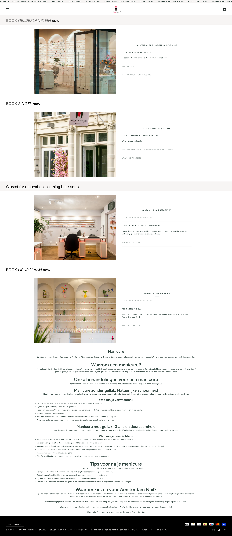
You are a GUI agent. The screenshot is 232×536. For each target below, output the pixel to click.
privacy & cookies (102, 530)
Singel (141, 384)
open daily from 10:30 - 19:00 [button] (137, 301)
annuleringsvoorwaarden (80, 530)
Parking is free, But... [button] (133, 317)
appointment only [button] (131, 309)
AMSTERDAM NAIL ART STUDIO (20, 530)
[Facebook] (213, 530)
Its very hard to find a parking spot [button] (141, 227)
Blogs (144, 530)
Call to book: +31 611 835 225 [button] (136, 75)
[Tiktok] (219, 530)
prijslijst (51, 530)
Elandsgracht (157, 384)
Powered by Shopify (158, 530)
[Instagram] (225, 530)
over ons (62, 530)
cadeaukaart (134, 530)
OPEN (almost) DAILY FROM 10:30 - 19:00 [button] (141, 135)
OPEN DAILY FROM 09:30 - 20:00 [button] (137, 52)
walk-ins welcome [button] (131, 158)
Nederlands (13, 524)
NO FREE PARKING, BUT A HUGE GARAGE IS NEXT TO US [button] (147, 149)
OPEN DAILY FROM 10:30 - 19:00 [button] (137, 219)
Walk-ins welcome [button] (131, 236)
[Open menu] (9, 9)
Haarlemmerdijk (126, 384)
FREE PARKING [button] (128, 66)
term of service (119, 530)
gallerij (42, 530)
